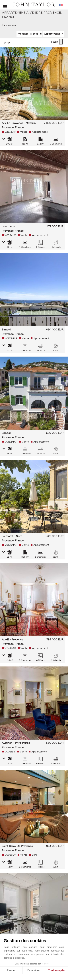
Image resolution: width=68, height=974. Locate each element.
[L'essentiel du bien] (3, 139)
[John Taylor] (34, 4)
